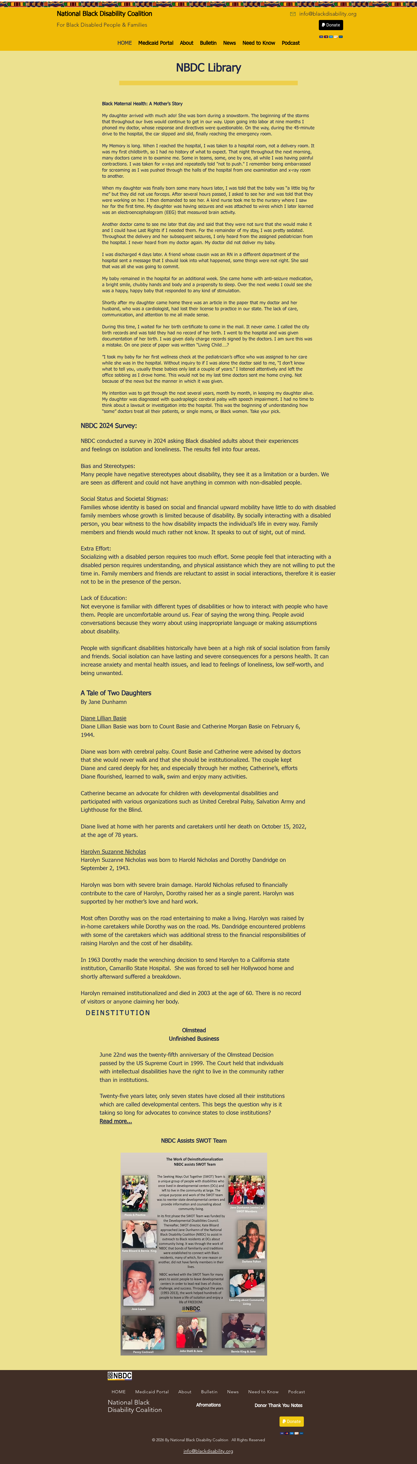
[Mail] (293, 14)
